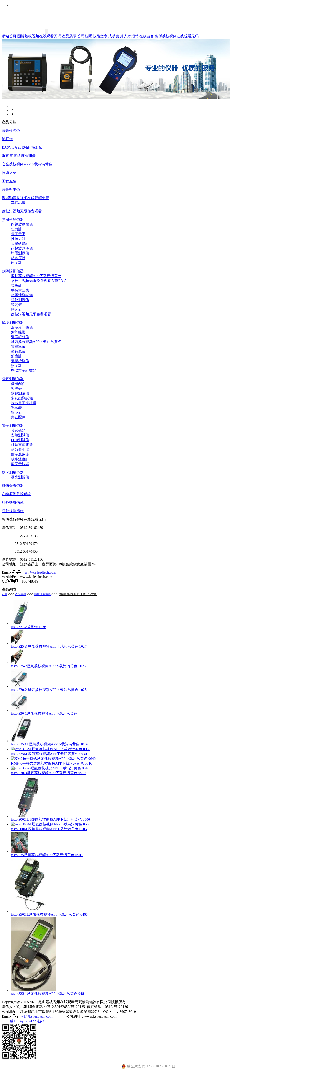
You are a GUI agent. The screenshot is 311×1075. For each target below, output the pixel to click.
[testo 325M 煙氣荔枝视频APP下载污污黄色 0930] (50, 749)
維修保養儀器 (13, 485)
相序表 (16, 388)
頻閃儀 (16, 305)
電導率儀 (18, 346)
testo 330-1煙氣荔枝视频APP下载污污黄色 (44, 713)
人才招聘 (131, 36)
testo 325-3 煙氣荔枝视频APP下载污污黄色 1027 (49, 646)
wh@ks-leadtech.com (40, 572)
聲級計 (16, 285)
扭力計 (16, 229)
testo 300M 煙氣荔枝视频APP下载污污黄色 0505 (49, 829)
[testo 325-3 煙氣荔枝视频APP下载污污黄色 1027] (18, 643)
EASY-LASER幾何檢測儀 (22, 147)
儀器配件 (18, 384)
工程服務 (9, 181)
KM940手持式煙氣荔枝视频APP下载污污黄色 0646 (51, 763)
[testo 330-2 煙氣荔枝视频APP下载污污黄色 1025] (19, 686)
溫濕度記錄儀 (22, 327)
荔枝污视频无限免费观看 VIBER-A (39, 281)
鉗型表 (16, 412)
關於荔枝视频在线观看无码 (39, 36)
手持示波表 (20, 290)
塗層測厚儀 (20, 253)
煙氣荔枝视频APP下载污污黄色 (36, 342)
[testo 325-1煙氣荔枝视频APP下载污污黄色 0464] (33, 990)
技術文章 (100, 36)
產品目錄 (20, 594)
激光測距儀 (20, 477)
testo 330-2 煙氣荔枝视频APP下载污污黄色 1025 (49, 690)
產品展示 (69, 36)
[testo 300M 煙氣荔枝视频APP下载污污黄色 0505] (50, 824)
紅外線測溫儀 (13, 511)
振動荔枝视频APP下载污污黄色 (36, 276)
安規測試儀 (20, 435)
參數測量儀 (20, 393)
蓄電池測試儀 (22, 295)
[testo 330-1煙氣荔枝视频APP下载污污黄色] (19, 710)
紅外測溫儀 (20, 300)
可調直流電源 (22, 445)
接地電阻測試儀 (23, 403)
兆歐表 (16, 408)
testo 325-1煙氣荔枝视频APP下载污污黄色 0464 (48, 993)
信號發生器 (20, 449)
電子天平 (18, 234)
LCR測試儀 (20, 440)
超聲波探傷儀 (22, 224)
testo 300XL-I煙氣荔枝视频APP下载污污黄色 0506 (50, 819)
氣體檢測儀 (20, 361)
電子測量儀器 (13, 426)
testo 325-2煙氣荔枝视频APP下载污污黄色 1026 (48, 666)
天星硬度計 (20, 243)
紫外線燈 (18, 332)
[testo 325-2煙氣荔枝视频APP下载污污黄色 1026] (18, 663)
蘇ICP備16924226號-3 (27, 1021)
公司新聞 (84, 36)
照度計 (16, 366)
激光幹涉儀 (11, 130)
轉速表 (16, 309)
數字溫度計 (20, 459)
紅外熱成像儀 (13, 502)
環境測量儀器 (13, 323)
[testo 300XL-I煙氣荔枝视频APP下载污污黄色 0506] (28, 816)
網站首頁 (9, 36)
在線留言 (146, 36)
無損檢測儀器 (13, 220)
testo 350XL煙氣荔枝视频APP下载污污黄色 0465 (49, 914)
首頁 (4, 594)
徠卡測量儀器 (13, 472)
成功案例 (115, 36)
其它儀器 (18, 430)
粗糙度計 (18, 258)
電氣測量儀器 (13, 379)
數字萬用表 (20, 454)
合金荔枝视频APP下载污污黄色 (27, 164)
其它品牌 (18, 203)
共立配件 (18, 417)
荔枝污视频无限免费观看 (22, 211)
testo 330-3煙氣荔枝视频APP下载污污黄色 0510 (48, 773)
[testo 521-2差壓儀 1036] (21, 623)
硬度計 (16, 263)
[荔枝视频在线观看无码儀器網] (116, 98)
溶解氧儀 (18, 351)
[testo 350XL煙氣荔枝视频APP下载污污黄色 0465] (30, 911)
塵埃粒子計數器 (23, 370)
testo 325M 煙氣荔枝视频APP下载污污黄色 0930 (49, 754)
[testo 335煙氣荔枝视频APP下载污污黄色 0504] (19, 851)
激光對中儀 (11, 189)
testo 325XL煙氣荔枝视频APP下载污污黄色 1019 (49, 744)
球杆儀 (7, 139)
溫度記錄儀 (20, 337)
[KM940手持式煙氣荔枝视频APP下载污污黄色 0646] (53, 758)
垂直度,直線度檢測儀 (19, 156)
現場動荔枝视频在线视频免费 (25, 198)
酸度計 (16, 356)
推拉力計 (18, 239)
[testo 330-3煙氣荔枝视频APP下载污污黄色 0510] (50, 768)
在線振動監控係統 (16, 494)
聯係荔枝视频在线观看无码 (177, 36)
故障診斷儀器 (13, 271)
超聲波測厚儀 (22, 248)
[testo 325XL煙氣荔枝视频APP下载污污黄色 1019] (21, 741)
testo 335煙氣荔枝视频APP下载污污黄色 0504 (47, 855)
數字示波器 (20, 464)
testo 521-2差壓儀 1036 (28, 627)
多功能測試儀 (22, 398)
